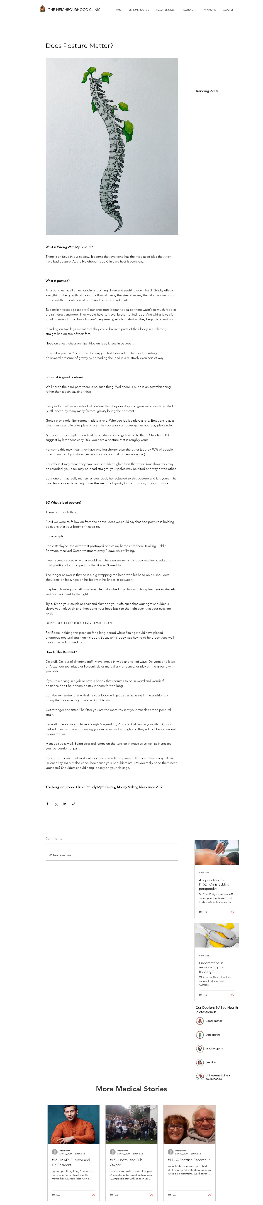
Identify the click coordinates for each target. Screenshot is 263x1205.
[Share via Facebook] (47, 804)
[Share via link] (73, 804)
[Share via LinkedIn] (65, 804)
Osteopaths (213, 1034)
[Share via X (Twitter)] (56, 804)
